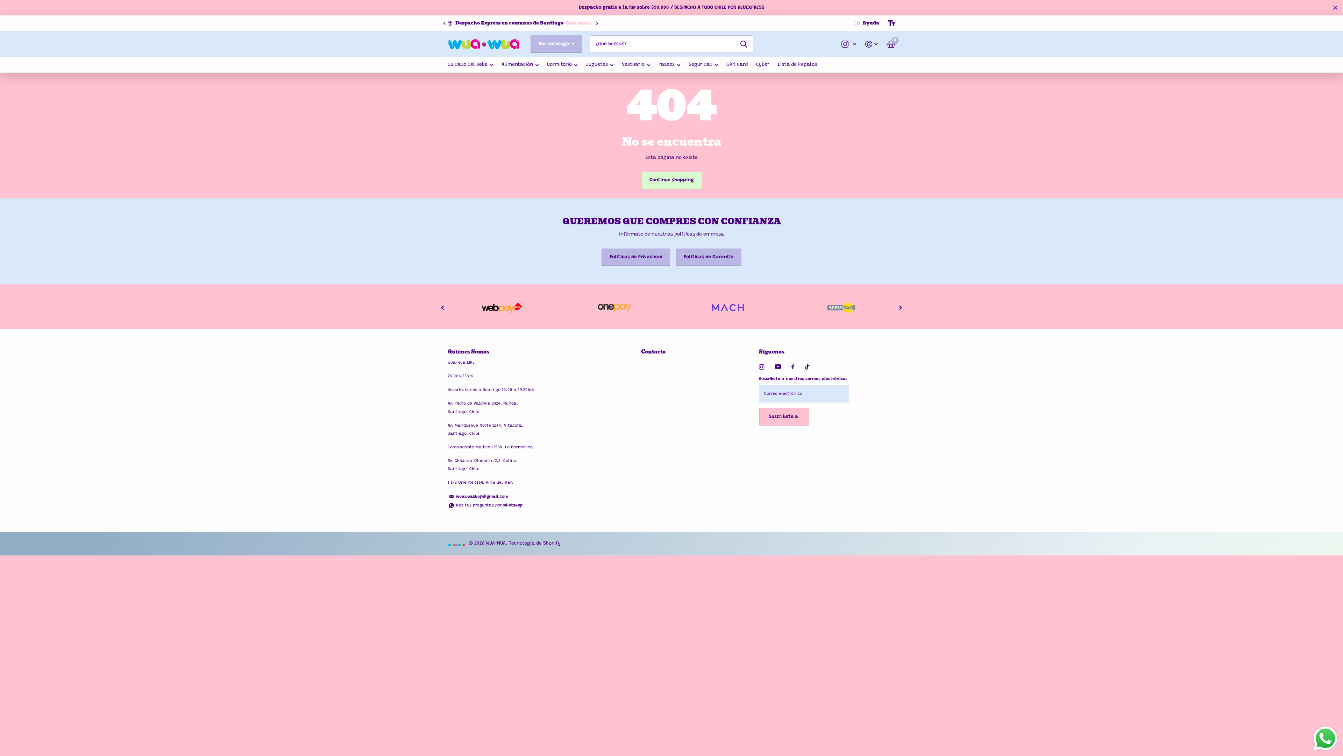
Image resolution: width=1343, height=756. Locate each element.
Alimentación (517, 64)
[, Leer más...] (849, 44)
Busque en (743, 44)
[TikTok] (807, 367)
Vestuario (633, 64)
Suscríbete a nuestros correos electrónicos (803, 379)
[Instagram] (761, 367)
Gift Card (737, 64)
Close (1335, 7)
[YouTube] (778, 367)
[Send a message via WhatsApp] (1326, 738)
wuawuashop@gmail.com (482, 497)
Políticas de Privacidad (636, 257)
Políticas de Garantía (709, 257)
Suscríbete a (784, 416)
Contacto (653, 352)
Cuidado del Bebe (468, 64)
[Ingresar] (871, 44)
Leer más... (579, 23)
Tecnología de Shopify (535, 543)
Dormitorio (559, 64)
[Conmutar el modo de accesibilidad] (891, 23)
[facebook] (792, 367)
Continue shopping (671, 180)
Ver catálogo (554, 44)
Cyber (762, 64)
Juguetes (597, 64)
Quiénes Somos (468, 352)
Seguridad (700, 64)
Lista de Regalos (797, 64)
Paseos (667, 64)
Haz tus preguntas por (489, 505)
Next (597, 23)
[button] (444, 23)
